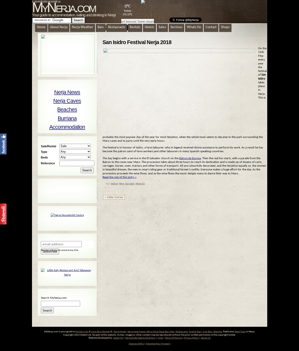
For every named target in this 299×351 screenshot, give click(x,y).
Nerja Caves (67, 101)
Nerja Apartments (137, 331)
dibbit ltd (118, 338)
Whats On (140, 184)
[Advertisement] (211, 8)
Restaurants (182, 331)
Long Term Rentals (100, 331)
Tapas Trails (240, 331)
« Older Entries (114, 197)
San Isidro (129, 184)
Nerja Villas (152, 331)
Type (44, 151)
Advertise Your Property (158, 344)
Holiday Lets (81, 331)
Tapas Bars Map (166, 331)
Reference (48, 163)
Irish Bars (207, 331)
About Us (205, 338)
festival (114, 184)
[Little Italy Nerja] (67, 274)
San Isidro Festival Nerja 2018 (137, 42)
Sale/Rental (48, 146)
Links (160, 338)
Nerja (121, 184)
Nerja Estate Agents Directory (140, 338)
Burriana (67, 118)
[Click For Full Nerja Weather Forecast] (143, 2)
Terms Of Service (173, 338)
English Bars (195, 331)
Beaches (67, 109)
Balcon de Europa (190, 158)
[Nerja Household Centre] (67, 215)
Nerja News (67, 92)
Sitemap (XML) (136, 344)
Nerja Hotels (120, 331)
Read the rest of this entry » (120, 177)
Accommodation (67, 127)
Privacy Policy (191, 338)
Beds (44, 157)
